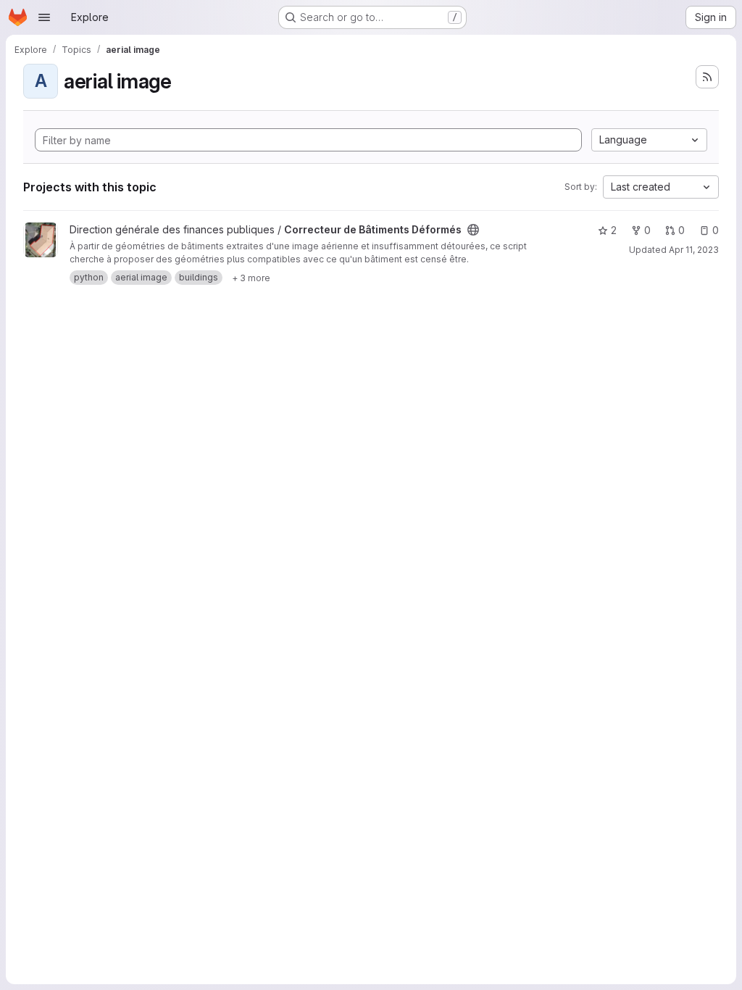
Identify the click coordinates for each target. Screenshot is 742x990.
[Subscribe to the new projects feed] (707, 76)
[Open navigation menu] (44, 17)
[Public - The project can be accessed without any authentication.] (473, 230)
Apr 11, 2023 (694, 249)
